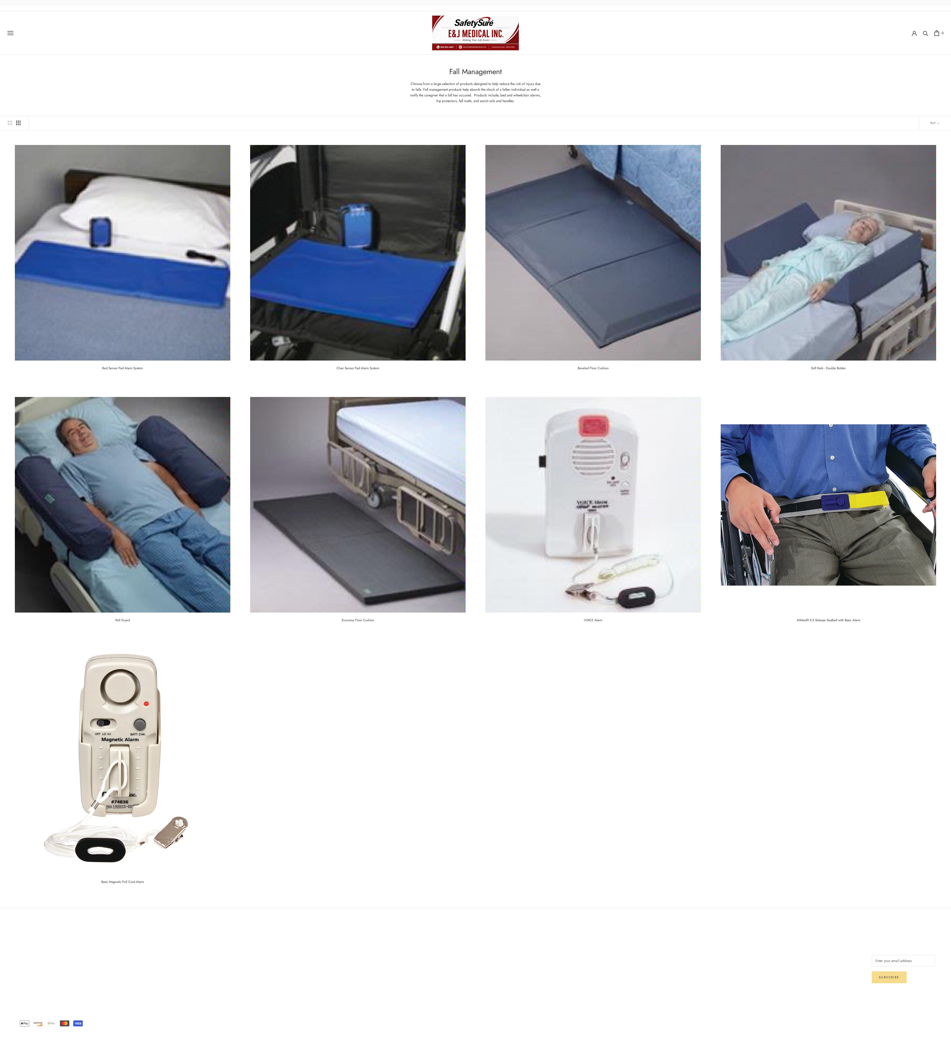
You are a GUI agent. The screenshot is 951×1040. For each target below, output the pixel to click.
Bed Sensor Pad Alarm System (122, 368)
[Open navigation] (10, 33)
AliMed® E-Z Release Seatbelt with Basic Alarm (828, 620)
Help (19, 941)
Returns (21, 958)
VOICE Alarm (593, 620)
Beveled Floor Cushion (593, 368)
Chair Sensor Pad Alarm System (358, 368)
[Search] (925, 33)
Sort (933, 123)
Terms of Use (295, 958)
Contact (291, 949)
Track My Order (27, 974)
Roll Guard (122, 620)
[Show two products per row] (10, 123)
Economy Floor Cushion (358, 620)
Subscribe (889, 977)
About (290, 941)
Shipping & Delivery (31, 949)
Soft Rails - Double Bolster (828, 368)
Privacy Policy (26, 966)
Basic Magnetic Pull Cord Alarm (122, 881)
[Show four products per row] (18, 123)
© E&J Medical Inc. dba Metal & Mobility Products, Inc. (475, 1016)
